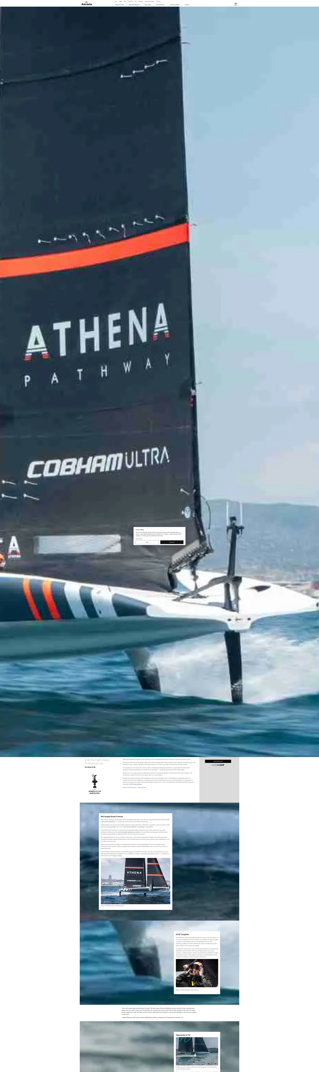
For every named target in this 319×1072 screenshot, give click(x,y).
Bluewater (140, 1)
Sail (116, 1)
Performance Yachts (149, 1)
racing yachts (112, 827)
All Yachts (158, 1)
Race (125, 1)
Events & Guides (174, 5)
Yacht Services (160, 5)
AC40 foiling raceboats (135, 784)
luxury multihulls (131, 827)
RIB (135, 1)
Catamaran (130, 1)
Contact (187, 5)
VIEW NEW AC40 (218, 761)
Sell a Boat (147, 5)
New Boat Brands (134, 5)
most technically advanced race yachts (129, 832)
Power (120, 1)
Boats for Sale (119, 5)
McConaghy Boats (110, 821)
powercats (141, 827)
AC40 (167, 819)
